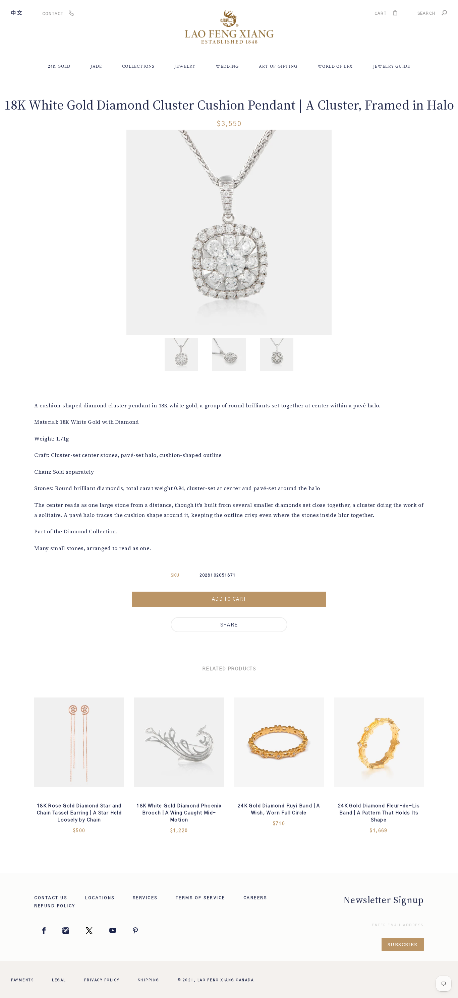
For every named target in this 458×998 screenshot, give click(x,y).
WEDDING (227, 66)
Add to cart (229, 599)
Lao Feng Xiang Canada (225, 980)
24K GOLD (59, 66)
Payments (22, 980)
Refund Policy (54, 906)
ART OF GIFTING (278, 66)
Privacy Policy (102, 980)
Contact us (50, 898)
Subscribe (403, 944)
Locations (100, 898)
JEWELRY (184, 66)
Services (145, 898)
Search (426, 14)
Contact (52, 14)
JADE (96, 66)
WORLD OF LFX (335, 66)
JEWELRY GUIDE (391, 66)
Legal (59, 980)
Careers (255, 898)
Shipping (149, 980)
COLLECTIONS (138, 66)
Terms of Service (200, 898)
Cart (381, 14)
